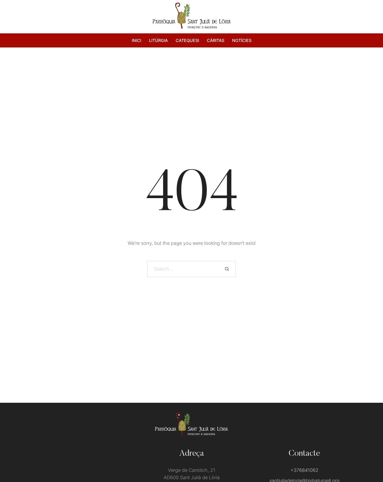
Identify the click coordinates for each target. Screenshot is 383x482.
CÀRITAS (215, 40)
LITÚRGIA (158, 40)
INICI (136, 40)
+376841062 (304, 470)
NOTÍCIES (241, 40)
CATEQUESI (187, 40)
